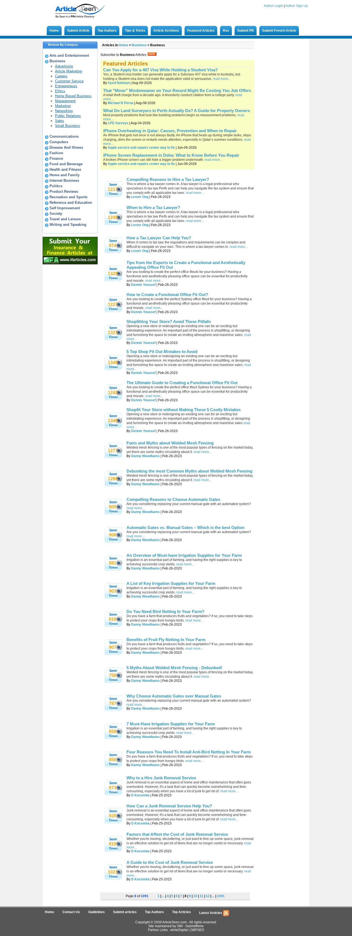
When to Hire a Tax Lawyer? (153, 207)
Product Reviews (64, 191)
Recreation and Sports (68, 197)
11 (201, 896)
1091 (221, 896)
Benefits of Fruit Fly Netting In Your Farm (166, 639)
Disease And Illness (66, 147)
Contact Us (71, 912)
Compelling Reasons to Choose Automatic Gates (173, 499)
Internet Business (64, 180)
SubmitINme (194, 926)
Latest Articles (211, 913)
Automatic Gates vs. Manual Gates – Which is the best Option (185, 527)
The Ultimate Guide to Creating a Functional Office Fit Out (182, 382)
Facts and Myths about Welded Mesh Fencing (170, 443)
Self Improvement (65, 208)
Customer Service (69, 81)
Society (56, 213)
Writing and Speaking (68, 225)
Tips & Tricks (135, 30)
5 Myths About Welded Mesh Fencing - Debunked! (174, 667)
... (163, 896)
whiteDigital (179, 930)
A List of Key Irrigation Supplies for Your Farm (171, 583)
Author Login (273, 6)
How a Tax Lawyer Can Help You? (159, 237)
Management (65, 101)
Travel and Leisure (65, 219)
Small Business (67, 126)
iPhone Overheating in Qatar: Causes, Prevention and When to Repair (170, 130)
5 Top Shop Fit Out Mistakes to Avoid (162, 351)
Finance (56, 158)
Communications (64, 136)
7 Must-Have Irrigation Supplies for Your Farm (171, 723)
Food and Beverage (66, 164)
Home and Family (64, 175)
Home (54, 30)
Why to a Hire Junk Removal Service (161, 777)
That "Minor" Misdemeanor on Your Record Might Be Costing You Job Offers (177, 90)
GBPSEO (197, 930)
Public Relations (68, 116)
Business (57, 61)
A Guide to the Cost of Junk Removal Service (170, 862)
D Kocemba (140, 795)
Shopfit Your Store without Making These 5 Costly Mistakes (184, 409)
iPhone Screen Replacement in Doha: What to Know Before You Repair (171, 155)
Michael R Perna (120, 103)
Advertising (64, 66)
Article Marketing (68, 71)
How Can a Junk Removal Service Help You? (169, 806)
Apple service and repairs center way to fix (141, 148)
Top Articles (181, 912)
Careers (61, 76)
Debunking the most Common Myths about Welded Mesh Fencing (189, 471)
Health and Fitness (65, 169)
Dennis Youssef (143, 285)
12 (208, 896)
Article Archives (166, 30)
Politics (56, 186)
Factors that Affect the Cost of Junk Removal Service (177, 834)
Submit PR (245, 30)
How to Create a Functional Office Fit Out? (167, 294)
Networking (64, 111)
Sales (59, 121)
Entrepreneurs (66, 86)
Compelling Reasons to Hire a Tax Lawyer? (168, 179)
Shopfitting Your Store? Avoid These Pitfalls (169, 321)
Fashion (56, 153)
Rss (226, 30)
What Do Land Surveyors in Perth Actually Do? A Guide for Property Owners (176, 110)
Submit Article (78, 30)
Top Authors (107, 30)
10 (195, 896)
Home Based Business (73, 96)
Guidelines (96, 912)
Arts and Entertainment (69, 55)
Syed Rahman (119, 83)
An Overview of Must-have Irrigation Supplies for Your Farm (184, 555)
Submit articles (125, 912)
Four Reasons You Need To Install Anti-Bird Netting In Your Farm (189, 752)
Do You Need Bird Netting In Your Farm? (165, 611)
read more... (222, 79)
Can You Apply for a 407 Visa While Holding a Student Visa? (160, 69)
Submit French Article (279, 30)
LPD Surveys (118, 123)
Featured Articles (201, 30)
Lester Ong (139, 197)
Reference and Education (71, 202)
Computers (59, 142)
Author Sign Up (296, 6)
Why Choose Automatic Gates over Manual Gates (174, 696)
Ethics (60, 91)
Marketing (63, 106)
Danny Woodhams (145, 456)
